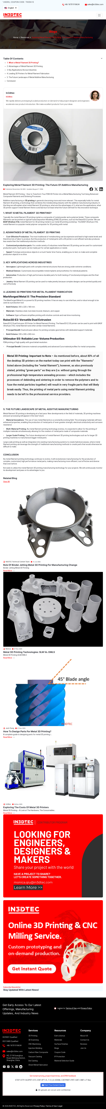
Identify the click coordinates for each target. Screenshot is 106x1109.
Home (15, 37)
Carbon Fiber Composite (38, 1052)
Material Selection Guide (64, 1061)
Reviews (83, 1044)
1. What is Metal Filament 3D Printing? (23, 63)
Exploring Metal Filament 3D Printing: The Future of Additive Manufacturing (62, 37)
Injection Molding (35, 1048)
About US (84, 1036)
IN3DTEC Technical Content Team (17, 562)
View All (6, 482)
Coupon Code (59, 1052)
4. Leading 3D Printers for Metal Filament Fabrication (28, 74)
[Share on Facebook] (91, 189)
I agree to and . (74, 1008)
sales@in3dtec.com (95, 4)
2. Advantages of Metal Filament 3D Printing (25, 66)
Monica (8, 649)
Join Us (83, 1048)
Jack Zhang (9, 728)
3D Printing (32, 1036)
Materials (58, 1040)
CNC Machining (34, 1044)
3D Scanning (33, 1040)
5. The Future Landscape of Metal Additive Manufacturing (30, 77)
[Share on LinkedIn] (101, 189)
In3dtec (8, 804)
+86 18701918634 (72, 4)
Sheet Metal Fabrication (38, 1065)
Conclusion (11, 81)
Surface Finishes (61, 1044)
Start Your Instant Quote (54, 1085)
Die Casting (33, 1061)
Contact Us (84, 1040)
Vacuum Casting (35, 1057)
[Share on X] (96, 189)
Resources (25, 37)
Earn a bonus (59, 1036)
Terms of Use (71, 1008)
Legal (60, 1106)
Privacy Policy (86, 1008)
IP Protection (59, 1057)
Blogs (56, 1048)
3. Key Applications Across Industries (22, 70)
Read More (8, 571)
